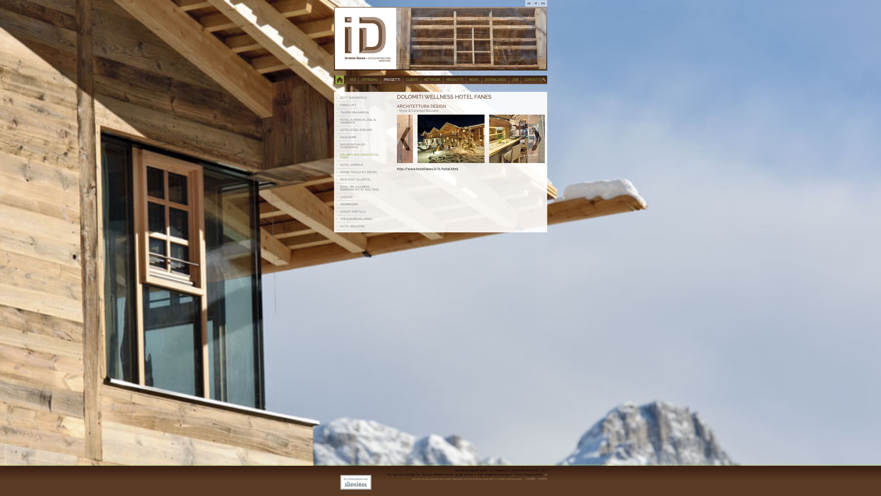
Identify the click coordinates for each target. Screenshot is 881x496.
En (543, 3)
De (529, 3)
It (536, 3)
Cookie (542, 478)
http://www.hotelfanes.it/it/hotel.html (427, 169)
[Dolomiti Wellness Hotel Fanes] (430, 139)
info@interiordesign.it (498, 474)
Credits (530, 478)
